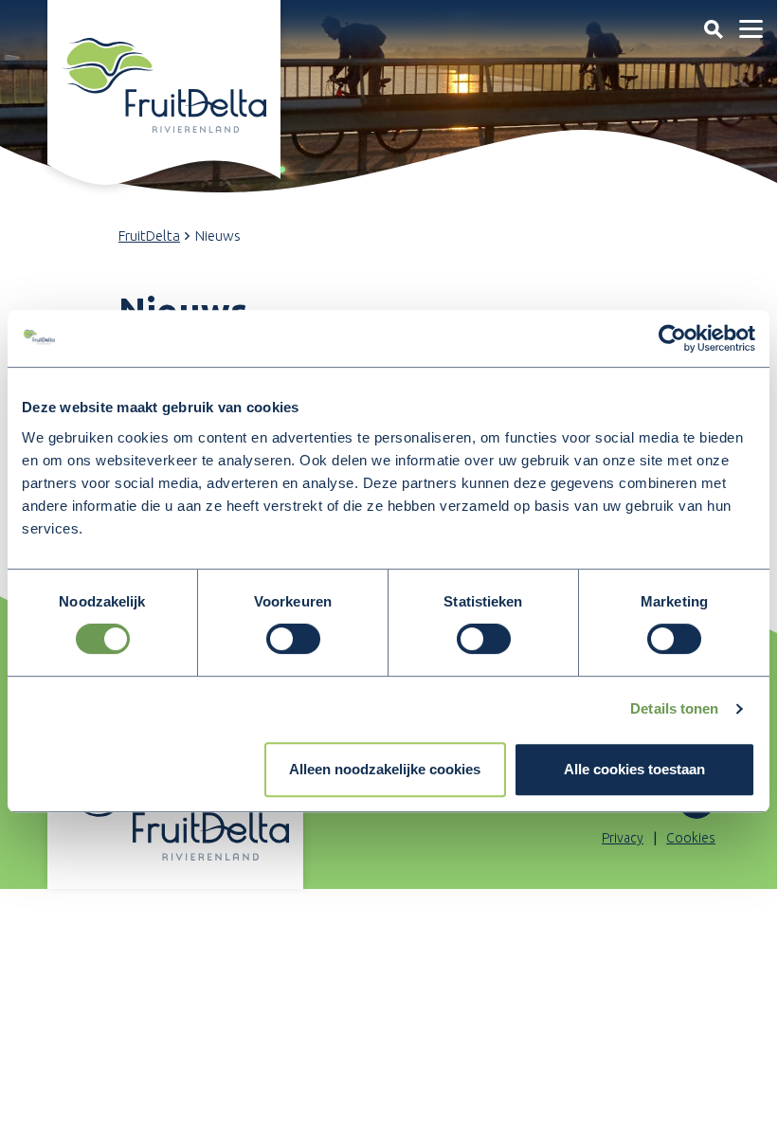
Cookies (690, 837)
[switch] (293, 639)
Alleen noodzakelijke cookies (384, 769)
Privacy (622, 837)
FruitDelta (149, 235)
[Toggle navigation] (713, 29)
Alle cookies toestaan (634, 769)
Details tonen (674, 708)
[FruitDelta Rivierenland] (164, 85)
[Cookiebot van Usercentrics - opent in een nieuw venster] (672, 338)
